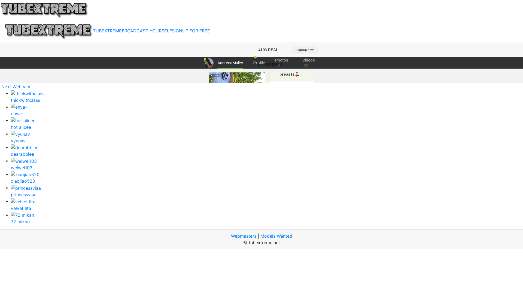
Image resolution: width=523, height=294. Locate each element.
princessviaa (24, 194)
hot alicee (21, 127)
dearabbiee (22, 154)
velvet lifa (21, 208)
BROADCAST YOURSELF (147, 30)
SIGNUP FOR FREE (191, 30)
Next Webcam (15, 86)
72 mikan (20, 221)
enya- (17, 113)
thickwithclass (25, 100)
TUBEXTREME (107, 30)
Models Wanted (276, 236)
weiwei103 (21, 167)
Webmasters (243, 236)
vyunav (18, 140)
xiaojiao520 (23, 181)
